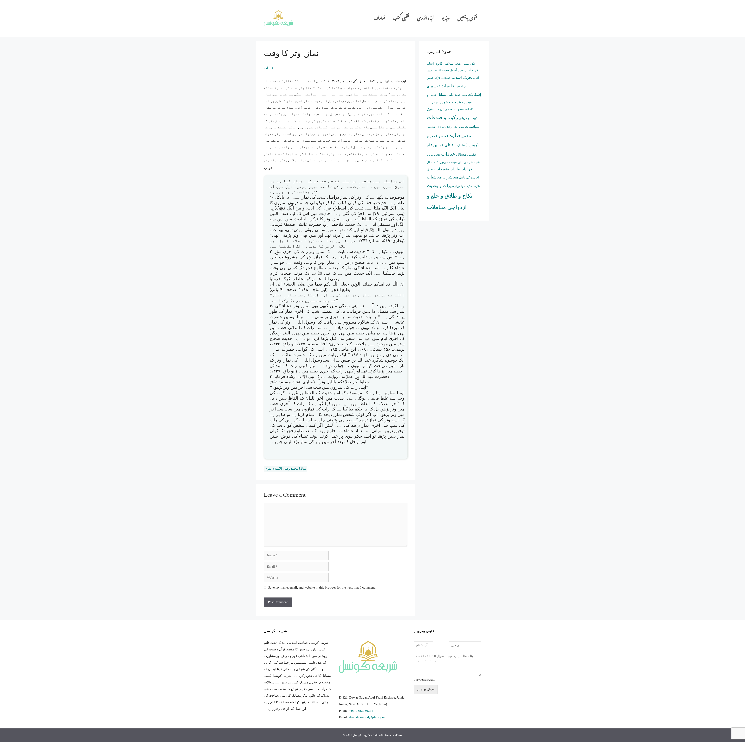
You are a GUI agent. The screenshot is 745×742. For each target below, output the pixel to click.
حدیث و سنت (433, 102)
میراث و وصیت (440, 185)
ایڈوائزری (425, 18)
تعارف (379, 18)
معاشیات (434, 177)
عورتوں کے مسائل (438, 162)
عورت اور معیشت (458, 162)
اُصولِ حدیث (449, 70)
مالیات (455, 169)
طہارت (460, 145)
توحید (464, 95)
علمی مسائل (474, 162)
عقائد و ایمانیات (433, 155)
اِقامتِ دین (434, 70)
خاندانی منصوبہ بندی (462, 109)
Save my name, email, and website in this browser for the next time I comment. (322, 587)
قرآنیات (466, 169)
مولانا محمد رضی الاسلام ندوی (285, 468)
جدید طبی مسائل (449, 95)
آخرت (476, 77)
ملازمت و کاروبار (463, 186)
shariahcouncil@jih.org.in (367, 717)
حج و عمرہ (447, 102)
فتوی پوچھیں (467, 18)
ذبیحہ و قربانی (468, 118)
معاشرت (450, 177)
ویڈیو (446, 18)
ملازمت (476, 186)
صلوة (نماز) (448, 135)
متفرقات (442, 169)
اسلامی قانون (444, 63)
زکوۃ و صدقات (442, 117)
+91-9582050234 (361, 711)
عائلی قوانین (443, 145)
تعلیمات (448, 85)
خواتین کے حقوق (438, 109)
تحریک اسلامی (461, 77)
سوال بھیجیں (426, 689)
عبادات (268, 68)
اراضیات (459, 63)
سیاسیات (472, 126)
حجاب (460, 102)
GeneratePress (393, 735)
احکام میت (470, 63)
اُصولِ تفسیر (464, 70)
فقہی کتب (401, 18)
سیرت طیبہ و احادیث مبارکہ (450, 127)
